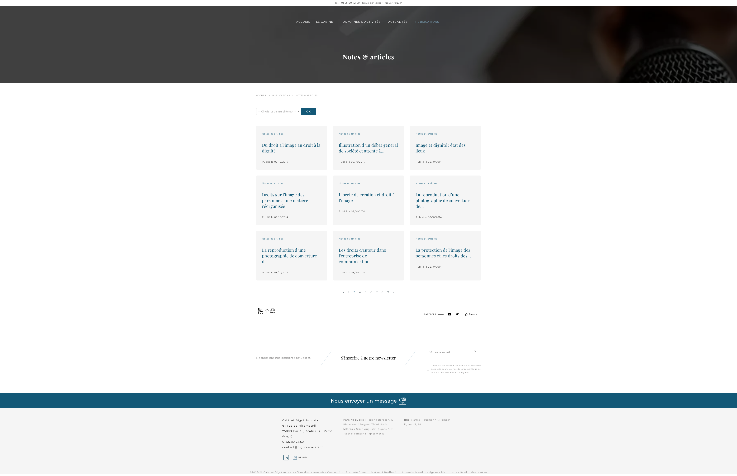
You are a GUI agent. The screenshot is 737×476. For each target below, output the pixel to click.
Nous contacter (372, 2)
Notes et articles (273, 133)
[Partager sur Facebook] (449, 314)
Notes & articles (307, 95)
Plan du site (449, 472)
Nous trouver (393, 2)
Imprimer (273, 311)
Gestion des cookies (473, 472)
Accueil (261, 95)
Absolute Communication (363, 472)
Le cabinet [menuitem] (325, 21)
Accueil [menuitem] (303, 21)
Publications (281, 95)
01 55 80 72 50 (350, 2)
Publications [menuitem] (427, 21)
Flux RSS (260, 311)
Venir (302, 457)
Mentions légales (426, 472)
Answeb (407, 472)
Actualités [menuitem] (398, 21)
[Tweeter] (457, 314)
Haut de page (266, 311)
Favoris (473, 314)
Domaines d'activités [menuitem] (362, 21)
